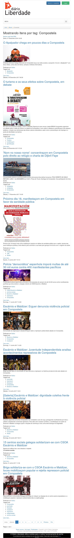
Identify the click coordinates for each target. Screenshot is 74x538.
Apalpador (10, 71)
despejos (9, 508)
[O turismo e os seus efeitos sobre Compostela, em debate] (16, 106)
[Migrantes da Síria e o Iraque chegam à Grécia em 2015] (16, 167)
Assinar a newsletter (53, 3)
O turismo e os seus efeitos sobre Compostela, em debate (33, 83)
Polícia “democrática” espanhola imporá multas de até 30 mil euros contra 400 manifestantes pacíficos (35, 265)
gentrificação (10, 144)
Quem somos (20, 529)
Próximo (46, 522)
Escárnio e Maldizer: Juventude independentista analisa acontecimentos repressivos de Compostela (37, 351)
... (29, 522)
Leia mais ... (6, 75)
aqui (60, 536)
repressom (10, 296)
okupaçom (10, 383)
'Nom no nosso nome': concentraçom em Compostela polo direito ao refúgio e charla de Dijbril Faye (35, 154)
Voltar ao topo (68, 534)
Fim (52, 522)
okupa (8, 433)
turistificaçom (10, 142)
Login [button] (65, 3)
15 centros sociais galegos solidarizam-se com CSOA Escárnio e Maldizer (35, 443)
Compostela (10, 73)
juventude (9, 379)
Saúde (9, 255)
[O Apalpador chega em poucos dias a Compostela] (16, 53)
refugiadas (10, 188)
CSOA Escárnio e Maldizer (14, 290)
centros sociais (11, 292)
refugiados (10, 186)
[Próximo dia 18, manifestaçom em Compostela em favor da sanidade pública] (16, 223)
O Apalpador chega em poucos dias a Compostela (33, 42)
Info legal (27, 529)
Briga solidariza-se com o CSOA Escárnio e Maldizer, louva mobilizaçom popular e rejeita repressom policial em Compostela (36, 470)
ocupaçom (10, 341)
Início (6, 21)
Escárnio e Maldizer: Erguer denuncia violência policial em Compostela (36, 307)
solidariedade (11, 513)
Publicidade (34, 529)
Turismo (9, 140)
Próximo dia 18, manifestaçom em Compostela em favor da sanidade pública (33, 200)
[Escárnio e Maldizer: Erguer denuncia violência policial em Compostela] (16, 320)
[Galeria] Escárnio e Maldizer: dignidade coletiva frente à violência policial (36, 396)
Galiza (13, 67)
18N (8, 253)
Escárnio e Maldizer (12, 294)
